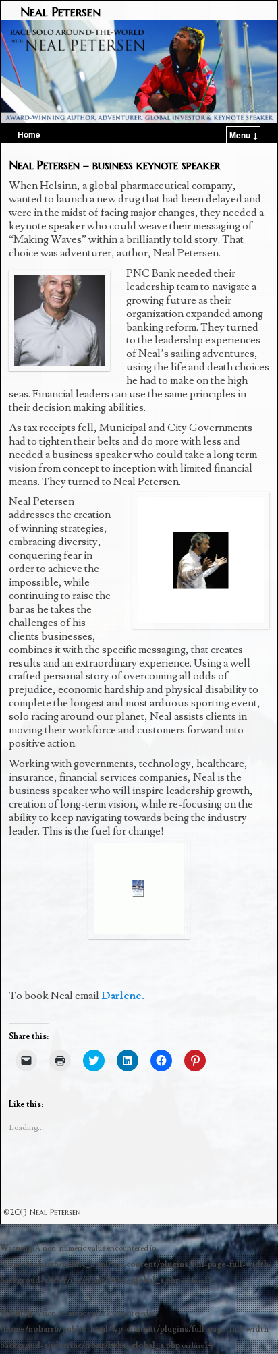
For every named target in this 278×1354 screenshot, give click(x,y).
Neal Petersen (60, 11)
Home (29, 134)
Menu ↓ (243, 135)
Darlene (121, 996)
